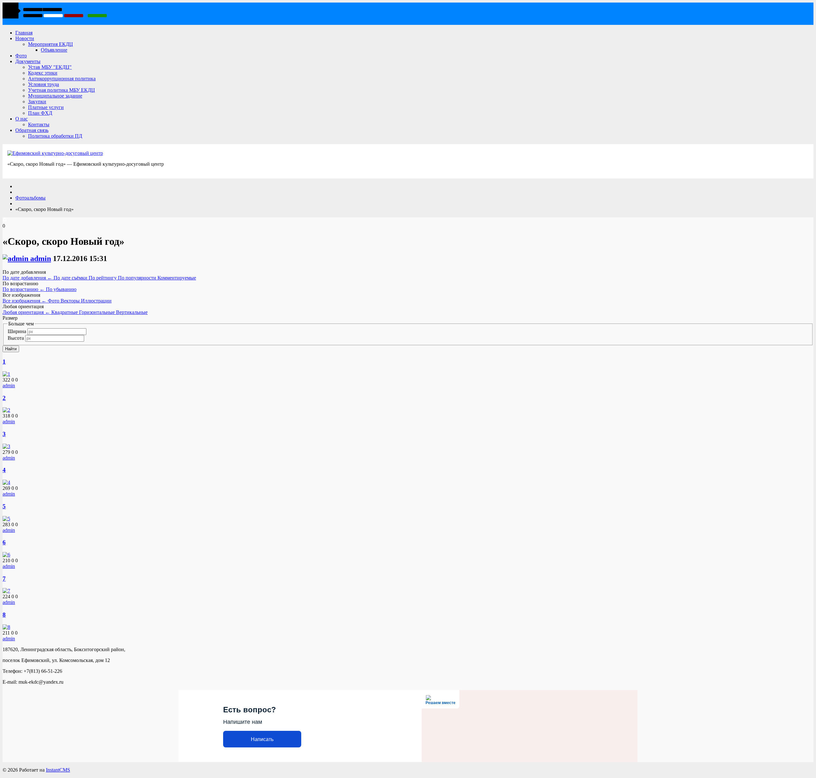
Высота (16, 338)
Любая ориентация (26, 312)
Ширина (17, 331)
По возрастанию (24, 289)
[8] (6, 627)
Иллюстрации (96, 300)
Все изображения (25, 300)
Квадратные (65, 312)
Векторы (71, 300)
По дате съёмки (71, 277)
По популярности (137, 277)
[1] (6, 374)
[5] (6, 518)
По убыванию (61, 289)
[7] (6, 590)
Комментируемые (176, 277)
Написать (262, 739)
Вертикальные (132, 312)
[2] (6, 410)
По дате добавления (27, 277)
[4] (6, 482)
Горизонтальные (97, 312)
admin (40, 258)
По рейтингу (103, 277)
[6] (6, 554)
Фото (54, 300)
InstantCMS (58, 770)
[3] (6, 446)
